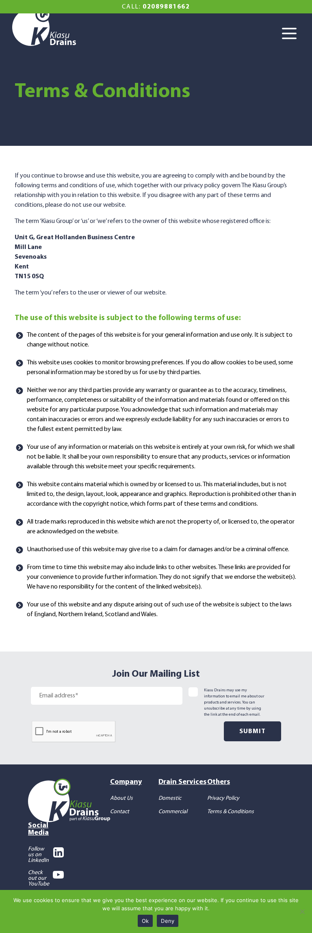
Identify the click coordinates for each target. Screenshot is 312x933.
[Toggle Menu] (291, 34)
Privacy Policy (223, 798)
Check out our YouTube (38, 878)
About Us (121, 798)
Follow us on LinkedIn (38, 855)
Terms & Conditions (230, 812)
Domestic (169, 798)
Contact (119, 812)
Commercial (172, 812)
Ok (145, 921)
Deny (167, 921)
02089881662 (166, 7)
